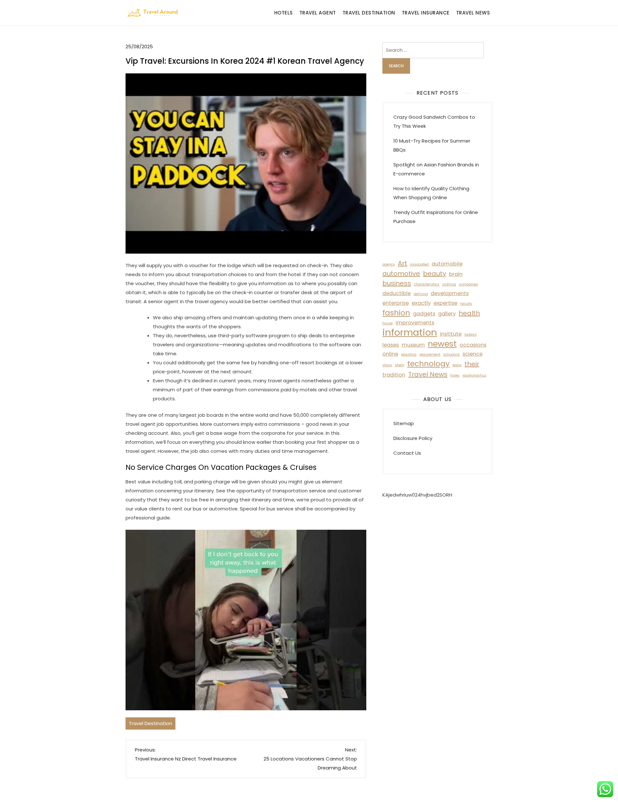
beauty (434, 273)
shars (387, 365)
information (409, 332)
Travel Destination (368, 12)
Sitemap (403, 423)
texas (457, 365)
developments (450, 293)
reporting (409, 354)
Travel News (473, 12)
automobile (447, 263)
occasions (473, 345)
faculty (466, 303)
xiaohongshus (474, 375)
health (469, 313)
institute (451, 334)
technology (428, 363)
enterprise (395, 303)
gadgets (424, 313)
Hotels (283, 12)
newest (442, 343)
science (472, 354)
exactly (421, 303)
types (455, 375)
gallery (447, 313)
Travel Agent (317, 12)
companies (468, 284)
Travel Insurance (426, 12)
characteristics (426, 284)
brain (456, 274)
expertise (445, 303)
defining (421, 294)
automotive (401, 273)
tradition (393, 374)
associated (419, 264)
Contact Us (407, 453)
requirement (429, 354)
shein (399, 365)
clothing (449, 284)
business (396, 283)
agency (388, 264)
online (390, 354)
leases (390, 345)
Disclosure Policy (412, 438)
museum (413, 345)
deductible (396, 293)
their (471, 363)
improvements (415, 322)
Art (402, 263)
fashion (396, 312)
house (387, 323)
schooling (451, 354)
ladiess (470, 334)
